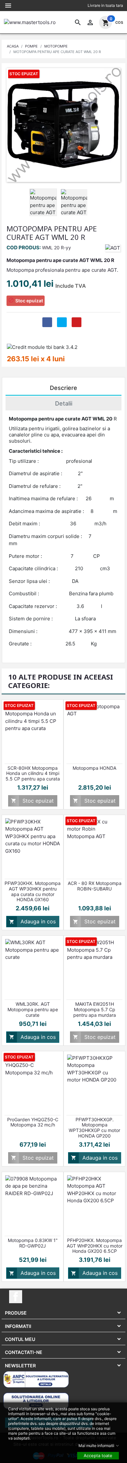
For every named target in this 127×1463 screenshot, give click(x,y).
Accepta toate (98, 1455)
